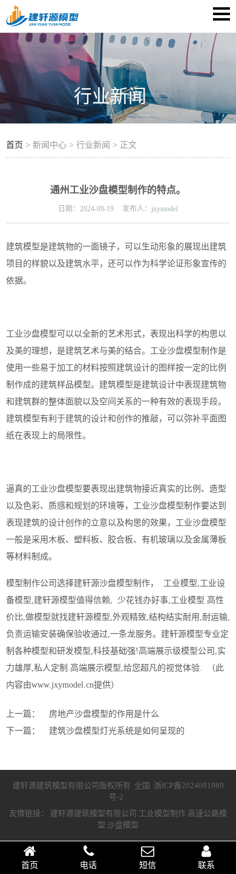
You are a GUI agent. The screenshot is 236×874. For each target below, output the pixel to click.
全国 (142, 785)
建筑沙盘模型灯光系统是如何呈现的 (117, 730)
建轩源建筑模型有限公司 (93, 813)
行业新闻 (110, 96)
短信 (147, 865)
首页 (14, 145)
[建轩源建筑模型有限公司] (42, 24)
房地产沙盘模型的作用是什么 (104, 713)
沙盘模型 (123, 824)
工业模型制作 (162, 813)
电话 (88, 865)
